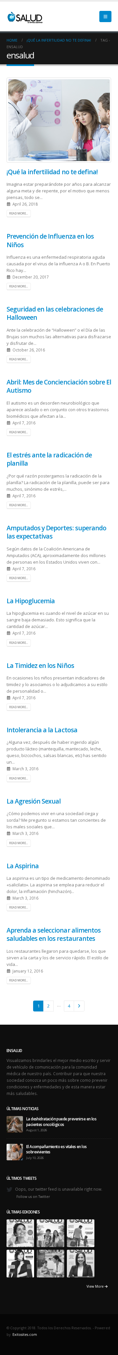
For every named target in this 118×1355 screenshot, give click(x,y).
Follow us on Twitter (33, 1196)
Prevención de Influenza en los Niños (50, 240)
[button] (105, 16)
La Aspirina (23, 865)
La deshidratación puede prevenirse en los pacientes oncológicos (61, 1121)
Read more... (18, 213)
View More (96, 1286)
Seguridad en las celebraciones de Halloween (55, 313)
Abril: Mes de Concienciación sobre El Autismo (59, 386)
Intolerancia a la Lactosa (42, 729)
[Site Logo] (25, 16)
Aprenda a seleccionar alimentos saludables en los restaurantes (54, 934)
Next (79, 1006)
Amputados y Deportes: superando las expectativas (56, 532)
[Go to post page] (15, 1124)
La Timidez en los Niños (40, 665)
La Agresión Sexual (34, 801)
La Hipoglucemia (31, 600)
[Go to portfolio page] (20, 1232)
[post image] (59, 120)
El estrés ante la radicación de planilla (49, 459)
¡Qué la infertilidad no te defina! (52, 171)
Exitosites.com (24, 1334)
